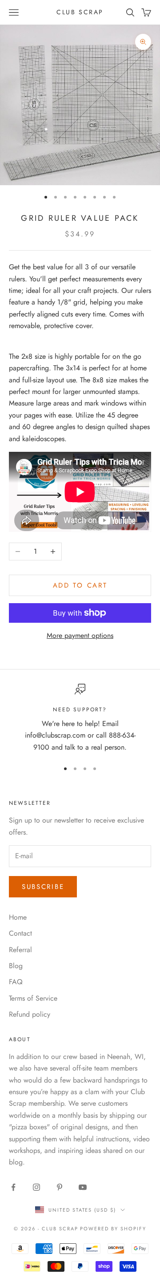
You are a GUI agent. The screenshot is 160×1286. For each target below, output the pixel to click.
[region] (80, 718)
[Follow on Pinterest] (59, 1187)
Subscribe (43, 887)
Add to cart (80, 585)
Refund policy (29, 1014)
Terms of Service (33, 998)
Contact (20, 933)
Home (18, 917)
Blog (16, 966)
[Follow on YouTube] (82, 1187)
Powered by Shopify (113, 1228)
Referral (20, 950)
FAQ (16, 982)
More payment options (80, 635)
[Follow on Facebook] (13, 1187)
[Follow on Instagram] (36, 1187)
